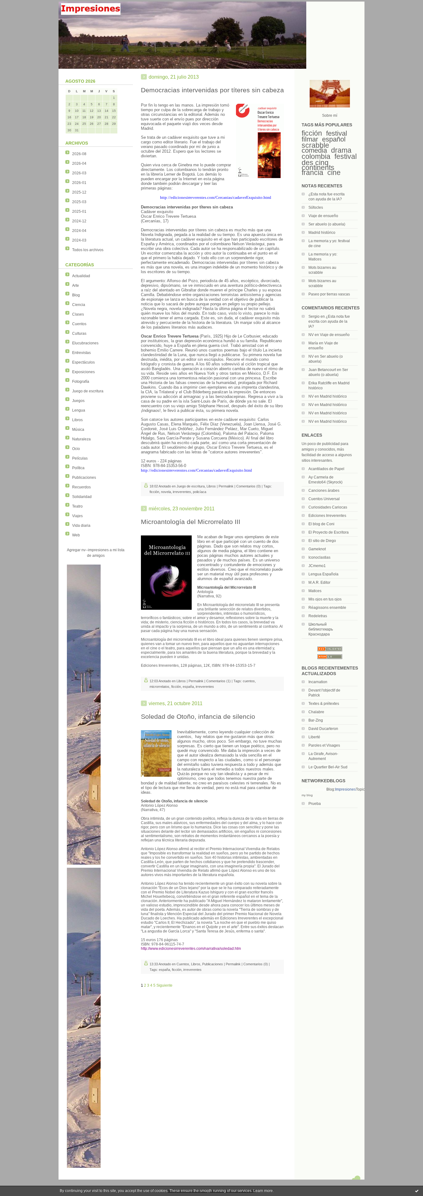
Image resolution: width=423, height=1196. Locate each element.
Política (78, 468)
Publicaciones (84, 477)
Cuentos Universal (324, 499)
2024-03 (79, 240)
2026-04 (79, 163)
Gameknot (317, 549)
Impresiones (345, 789)
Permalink (226, 486)
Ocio (76, 449)
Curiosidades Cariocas (327, 507)
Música (78, 429)
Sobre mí (329, 115)
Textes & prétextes (323, 703)
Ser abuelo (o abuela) (326, 224)
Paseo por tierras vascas (329, 294)
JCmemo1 (317, 566)
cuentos (249, 681)
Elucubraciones (85, 343)
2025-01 (79, 211)
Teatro (77, 506)
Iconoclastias (319, 557)
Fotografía (80, 381)
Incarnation (317, 682)
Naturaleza (81, 439)
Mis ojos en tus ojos (325, 599)
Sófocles (315, 207)
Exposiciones (83, 372)
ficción (312, 133)
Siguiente (164, 985)
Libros (77, 420)
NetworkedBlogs (314, 789)
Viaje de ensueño (323, 216)
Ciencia (78, 305)
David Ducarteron (323, 729)
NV (311, 335)
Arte (75, 285)
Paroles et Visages (324, 745)
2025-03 (79, 202)
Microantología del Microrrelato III (190, 521)
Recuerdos (81, 487)
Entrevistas (81, 353)
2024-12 (79, 221)
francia (312, 172)
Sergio (314, 316)
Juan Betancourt (322, 370)
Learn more (263, 1191)
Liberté (314, 737)
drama (341, 150)
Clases (78, 314)
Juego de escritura (87, 391)
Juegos (78, 401)
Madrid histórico (321, 232)
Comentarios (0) (248, 486)
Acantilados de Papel (326, 469)
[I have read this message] (416, 1190)
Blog (76, 295)
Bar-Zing (315, 720)
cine (334, 172)
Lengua (78, 410)
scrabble (315, 145)
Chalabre (316, 712)
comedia (314, 150)
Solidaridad (82, 497)
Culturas (79, 333)
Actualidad (81, 276)
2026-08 (79, 154)
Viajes (77, 516)
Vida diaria (81, 525)
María (313, 343)
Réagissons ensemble (327, 607)
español (334, 139)
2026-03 (79, 173)
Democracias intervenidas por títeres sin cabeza (212, 90)
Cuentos (79, 324)
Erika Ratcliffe (320, 383)
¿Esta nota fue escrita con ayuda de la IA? (329, 321)
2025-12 (79, 192)
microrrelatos (159, 686)
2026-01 (79, 183)
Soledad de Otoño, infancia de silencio (198, 716)
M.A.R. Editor (319, 582)
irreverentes (182, 492)
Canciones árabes (323, 490)
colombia (316, 156)
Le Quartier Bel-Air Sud (327, 767)
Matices (314, 591)
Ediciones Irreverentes (327, 515)
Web (76, 535)
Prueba (314, 803)
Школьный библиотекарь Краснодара (320, 629)
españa (188, 686)
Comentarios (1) (218, 681)
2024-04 (79, 231)
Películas (80, 458)
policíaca (199, 492)
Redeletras (317, 616)
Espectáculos (83, 362)
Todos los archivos (87, 250)
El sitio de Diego (322, 541)
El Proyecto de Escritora (328, 532)
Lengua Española (323, 574)
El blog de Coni (321, 524)
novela (166, 492)
